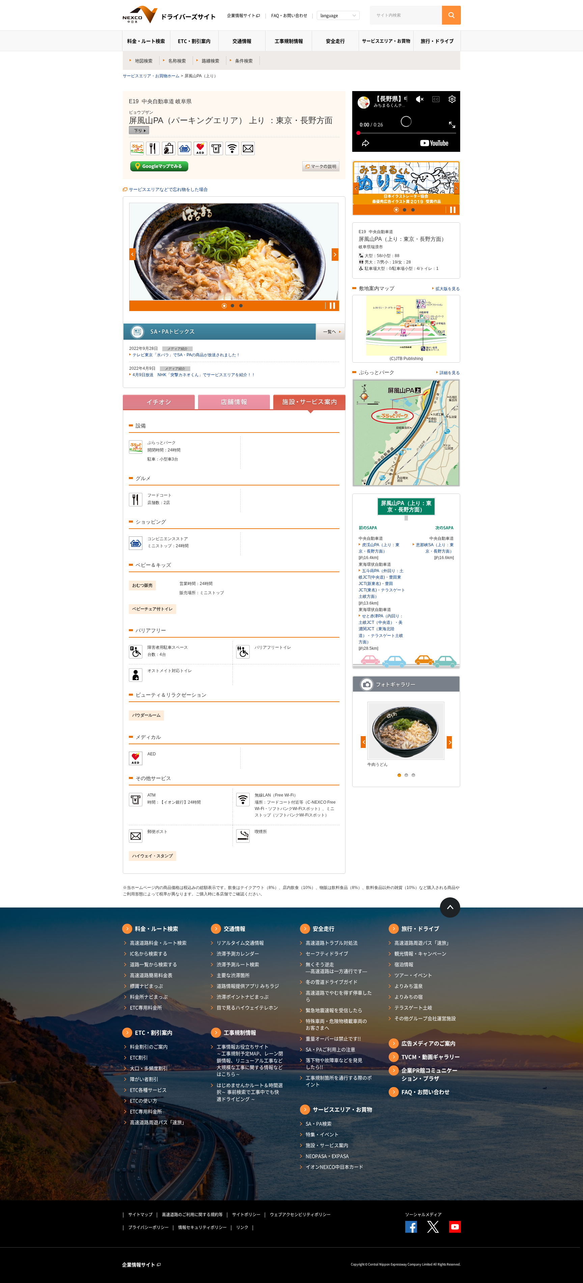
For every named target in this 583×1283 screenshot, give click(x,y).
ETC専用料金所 (146, 1007)
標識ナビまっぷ (146, 985)
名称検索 (177, 60)
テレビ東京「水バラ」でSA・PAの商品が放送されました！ (186, 355)
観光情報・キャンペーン (420, 953)
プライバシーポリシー (148, 1227)
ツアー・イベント (413, 975)
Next (335, 254)
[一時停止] (332, 305)
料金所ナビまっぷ (149, 996)
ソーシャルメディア (423, 1214)
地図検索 (143, 60)
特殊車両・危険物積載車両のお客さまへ (336, 1024)
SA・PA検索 (319, 1123)
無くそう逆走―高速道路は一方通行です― (336, 967)
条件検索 (244, 60)
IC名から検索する (148, 953)
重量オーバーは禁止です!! (333, 1038)
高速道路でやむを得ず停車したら (339, 996)
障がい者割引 (144, 1079)
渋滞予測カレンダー (238, 953)
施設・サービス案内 (327, 1145)
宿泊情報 (403, 964)
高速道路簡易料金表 (151, 975)
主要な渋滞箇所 (233, 975)
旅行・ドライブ (437, 40)
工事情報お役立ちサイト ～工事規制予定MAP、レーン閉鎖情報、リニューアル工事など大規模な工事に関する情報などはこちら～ (250, 1060)
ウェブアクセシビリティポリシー (300, 1214)
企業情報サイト (241, 15)
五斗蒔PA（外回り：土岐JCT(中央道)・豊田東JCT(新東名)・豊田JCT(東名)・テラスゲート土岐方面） (382, 583)
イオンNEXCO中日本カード (334, 1166)
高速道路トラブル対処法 (332, 942)
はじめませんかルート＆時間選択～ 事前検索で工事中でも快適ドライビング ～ (250, 1092)
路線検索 (210, 60)
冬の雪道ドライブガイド (332, 981)
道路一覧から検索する (153, 964)
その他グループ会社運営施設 (425, 1018)
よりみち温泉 (408, 985)
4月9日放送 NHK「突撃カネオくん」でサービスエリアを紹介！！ (194, 374)
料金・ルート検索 (146, 40)
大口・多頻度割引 (149, 1068)
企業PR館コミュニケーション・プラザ (429, 1074)
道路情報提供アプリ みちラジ (248, 985)
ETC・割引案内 (194, 40)
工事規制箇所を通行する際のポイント (339, 1081)
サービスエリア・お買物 (386, 40)
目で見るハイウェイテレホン (247, 1007)
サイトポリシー (246, 1214)
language (329, 15)
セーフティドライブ (327, 953)
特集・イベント (322, 1134)
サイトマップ (140, 1214)
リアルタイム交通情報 (240, 942)
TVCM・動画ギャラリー (430, 1057)
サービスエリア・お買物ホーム (151, 76)
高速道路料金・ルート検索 (158, 942)
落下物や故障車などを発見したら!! (334, 1063)
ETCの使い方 (143, 1100)
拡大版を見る (448, 288)
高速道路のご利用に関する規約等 (192, 1214)
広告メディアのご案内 (428, 1043)
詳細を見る (450, 372)
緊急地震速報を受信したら (334, 1010)
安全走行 (335, 40)
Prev (132, 254)
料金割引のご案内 (149, 1046)
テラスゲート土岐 (413, 1007)
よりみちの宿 (408, 996)
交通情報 (241, 40)
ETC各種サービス (148, 1089)
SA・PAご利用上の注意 (330, 1049)
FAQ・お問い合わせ (289, 15)
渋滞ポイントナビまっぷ (243, 996)
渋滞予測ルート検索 (238, 964)
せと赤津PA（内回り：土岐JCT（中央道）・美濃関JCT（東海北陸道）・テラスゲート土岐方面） (381, 629)
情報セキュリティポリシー (202, 1227)
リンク (242, 1227)
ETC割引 (139, 1057)
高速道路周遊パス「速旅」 (158, 1122)
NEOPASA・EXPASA (327, 1155)
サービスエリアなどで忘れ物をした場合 (168, 189)
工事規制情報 (289, 40)
